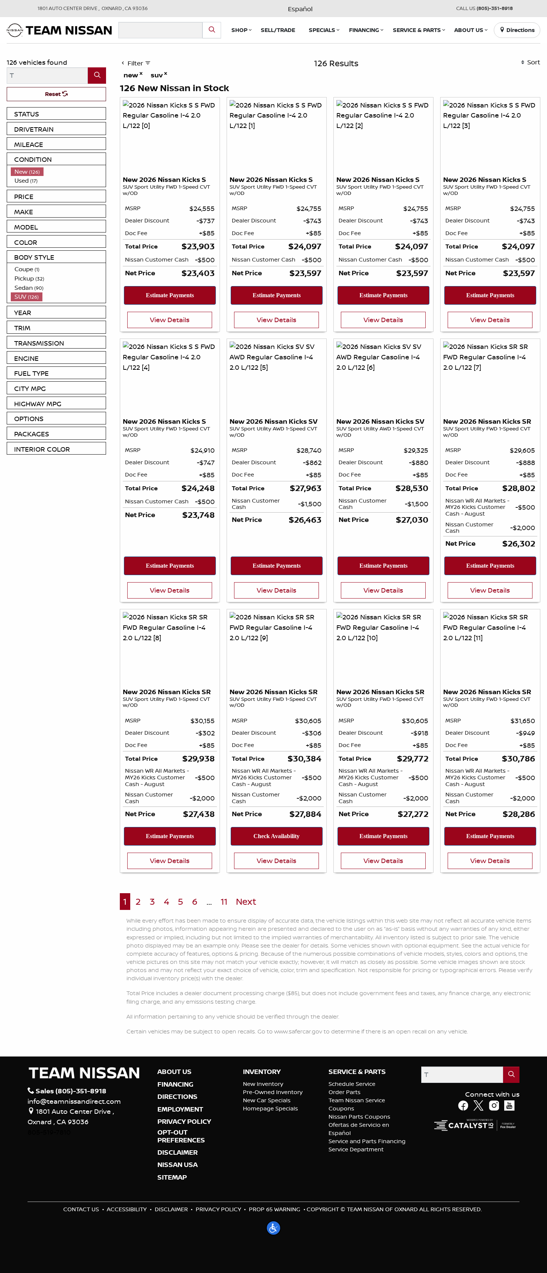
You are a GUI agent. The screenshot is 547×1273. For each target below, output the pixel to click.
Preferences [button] (300, 638)
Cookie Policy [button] (330, 630)
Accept (273, 655)
